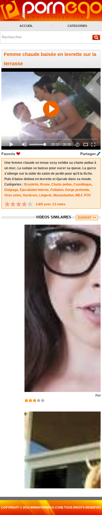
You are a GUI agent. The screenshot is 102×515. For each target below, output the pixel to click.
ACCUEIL (26, 25)
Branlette (31, 184)
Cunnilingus (82, 184)
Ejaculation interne (34, 190)
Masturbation (63, 195)
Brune (45, 184)
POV (87, 195)
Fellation (56, 190)
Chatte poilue (61, 184)
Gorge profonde (77, 190)
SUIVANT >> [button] (87, 217)
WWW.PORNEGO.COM (46, 507)
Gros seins (12, 195)
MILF (78, 195)
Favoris (8, 154)
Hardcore (30, 195)
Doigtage (11, 190)
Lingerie (45, 195)
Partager (88, 154)
